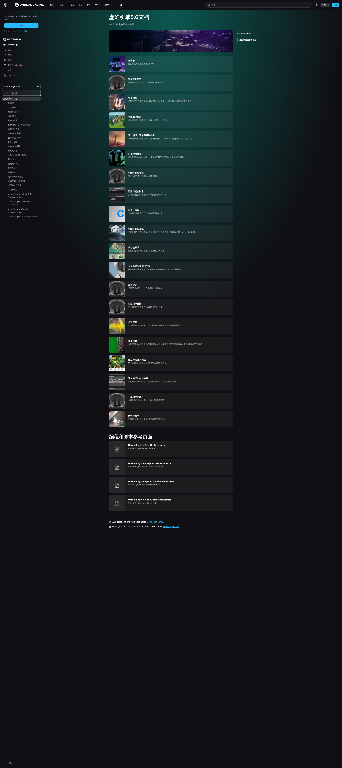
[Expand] (6, 103)
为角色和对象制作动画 (17, 155)
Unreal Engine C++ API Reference (23, 216)
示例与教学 (13, 189)
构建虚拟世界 (13, 120)
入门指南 (12, 107)
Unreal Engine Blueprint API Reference (20, 203)
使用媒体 (12, 172)
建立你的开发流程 (15, 176)
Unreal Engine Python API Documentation (19, 195)
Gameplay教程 (14, 133)
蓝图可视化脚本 (14, 137)
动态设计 (12, 159)
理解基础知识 (13, 112)
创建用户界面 (13, 163)
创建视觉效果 (13, 129)
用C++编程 (13, 142)
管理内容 (12, 116)
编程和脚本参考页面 (247, 40)
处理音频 (12, 168)
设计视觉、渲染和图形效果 (19, 124)
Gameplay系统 (14, 146)
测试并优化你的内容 (16, 181)
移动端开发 (13, 151)
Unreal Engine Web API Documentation (18, 210)
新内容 (11, 103)
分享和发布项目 (14, 185)
